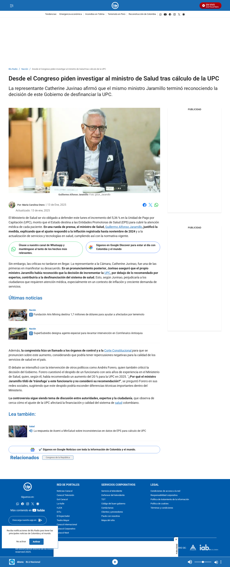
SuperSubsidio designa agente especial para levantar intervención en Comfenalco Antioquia (88, 333)
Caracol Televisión (65, 495)
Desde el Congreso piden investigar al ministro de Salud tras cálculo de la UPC (69, 69)
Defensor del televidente (113, 495)
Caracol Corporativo (66, 529)
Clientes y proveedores (112, 512)
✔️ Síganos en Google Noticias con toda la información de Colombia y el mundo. (87, 449)
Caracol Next (63, 533)
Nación (24, 69)
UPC (107, 273)
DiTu (59, 512)
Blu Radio (13, 69)
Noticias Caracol (64, 491)
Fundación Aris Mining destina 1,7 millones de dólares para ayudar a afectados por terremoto (89, 314)
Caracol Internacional (67, 525)
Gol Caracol (62, 499)
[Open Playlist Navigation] (220, 562)
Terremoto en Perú (116, 14)
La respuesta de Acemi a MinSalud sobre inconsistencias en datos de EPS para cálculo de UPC (90, 430)
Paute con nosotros (110, 516)
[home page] (115, 5)
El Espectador (63, 516)
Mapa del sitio (108, 520)
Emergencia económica (70, 14)
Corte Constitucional (118, 350)
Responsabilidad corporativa (164, 495)
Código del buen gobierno (113, 504)
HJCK (59, 508)
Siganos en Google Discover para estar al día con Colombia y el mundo (125, 247)
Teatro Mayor (63, 520)
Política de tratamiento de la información (170, 499)
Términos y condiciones (162, 508)
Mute (190, 562)
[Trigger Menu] (11, 5)
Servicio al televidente (111, 491)
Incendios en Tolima (94, 14)
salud (118, 402)
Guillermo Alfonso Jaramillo (123, 227)
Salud (32, 426)
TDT (103, 499)
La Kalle (60, 504)
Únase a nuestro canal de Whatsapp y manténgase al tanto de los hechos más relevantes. (43, 249)
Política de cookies (160, 504)
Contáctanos (107, 508)
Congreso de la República (58, 457)
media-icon (115, 562)
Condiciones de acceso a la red (165, 491)
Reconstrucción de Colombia (142, 14)
